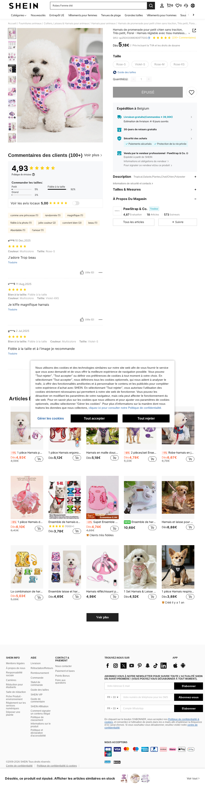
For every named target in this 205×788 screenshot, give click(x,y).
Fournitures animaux (30, 23)
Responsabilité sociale (14, 674)
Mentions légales (15, 663)
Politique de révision (21, 174)
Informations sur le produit (41, 725)
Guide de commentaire (38, 700)
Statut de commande (37, 683)
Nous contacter (63, 666)
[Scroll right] (193, 15)
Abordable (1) (17, 230)
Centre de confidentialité (19, 765)
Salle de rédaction (16, 692)
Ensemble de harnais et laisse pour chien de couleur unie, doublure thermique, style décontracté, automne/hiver (141, 522)
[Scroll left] (188, 15)
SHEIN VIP (36, 694)
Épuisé (148, 92)
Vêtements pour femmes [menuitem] (82, 15)
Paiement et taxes (65, 671)
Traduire (12, 262)
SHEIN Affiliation (39, 706)
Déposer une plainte (13, 713)
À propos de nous (15, 668)
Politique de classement (37, 718)
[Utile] (81, 272)
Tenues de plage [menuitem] (111, 15)
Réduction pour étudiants (14, 686)
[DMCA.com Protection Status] (117, 762)
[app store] (175, 667)
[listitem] (27, 438)
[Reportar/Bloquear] (100, 272)
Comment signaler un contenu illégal (41, 712)
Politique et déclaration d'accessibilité (38, 733)
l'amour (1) (38, 230)
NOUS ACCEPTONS (116, 742)
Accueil (12, 23)
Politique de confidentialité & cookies (57, 765)
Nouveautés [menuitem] (38, 15)
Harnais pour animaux (103, 23)
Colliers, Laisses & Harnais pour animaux (66, 23)
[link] (169, 5)
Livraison (36, 663)
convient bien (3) (71, 222)
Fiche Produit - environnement (14, 698)
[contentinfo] (154, 752)
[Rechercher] (151, 5)
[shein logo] (23, 5)
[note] (102, 516)
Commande (37, 677)
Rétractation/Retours (42, 668)
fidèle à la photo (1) (21, 222)
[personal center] (162, 5)
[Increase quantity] (148, 79)
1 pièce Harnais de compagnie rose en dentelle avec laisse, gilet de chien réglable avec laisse (27, 522)
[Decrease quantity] (133, 79)
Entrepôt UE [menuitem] (56, 15)
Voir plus (102, 617)
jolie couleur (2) (47, 222)
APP (175, 658)
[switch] (75, 203)
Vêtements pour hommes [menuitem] (161, 15)
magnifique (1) (75, 215)
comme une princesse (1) (24, 215)
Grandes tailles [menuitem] (134, 15)
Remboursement (40, 673)
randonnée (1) (52, 215)
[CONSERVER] (191, 92)
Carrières (11, 680)
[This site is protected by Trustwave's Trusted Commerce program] (108, 762)
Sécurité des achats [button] (135, 138)
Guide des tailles (40, 689)
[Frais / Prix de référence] (131, 45)
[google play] (183, 667)
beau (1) (92, 222)
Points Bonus (62, 675)
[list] (137, 666)
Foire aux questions (60, 681)
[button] (186, 5)
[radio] (121, 64)
